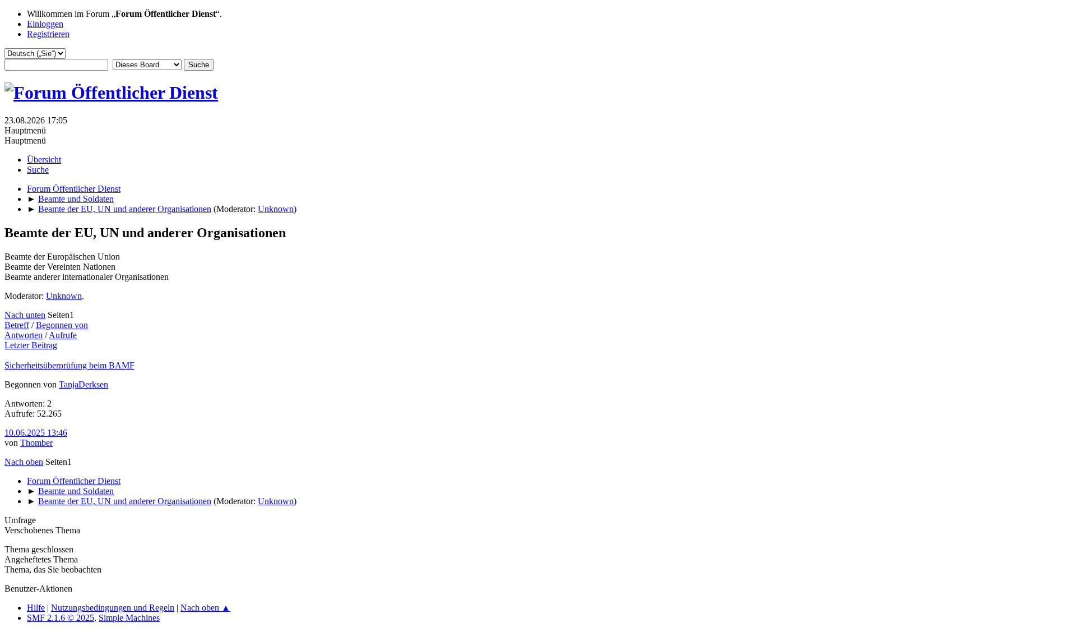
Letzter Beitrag (30, 345)
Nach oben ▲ (205, 607)
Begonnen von (62, 325)
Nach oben (23, 462)
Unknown (276, 209)
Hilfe (36, 607)
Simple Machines (129, 617)
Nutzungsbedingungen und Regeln (112, 607)
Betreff (16, 325)
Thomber (36, 443)
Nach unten (24, 315)
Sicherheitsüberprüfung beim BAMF (69, 365)
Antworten (23, 335)
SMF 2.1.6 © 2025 (60, 617)
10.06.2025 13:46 (35, 432)
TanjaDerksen (83, 384)
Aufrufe (63, 335)
